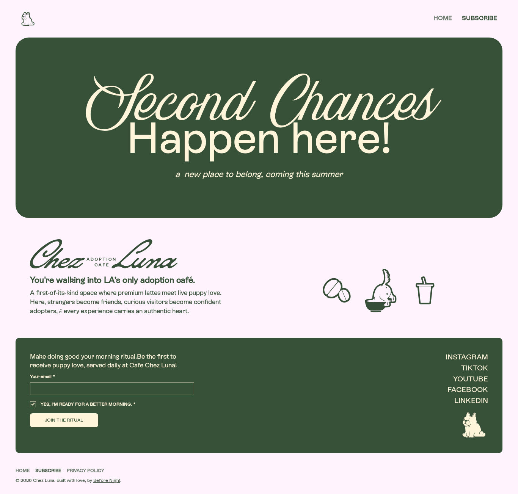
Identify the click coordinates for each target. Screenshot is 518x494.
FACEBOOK (467, 389)
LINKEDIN (471, 400)
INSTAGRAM (467, 357)
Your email (42, 376)
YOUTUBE (470, 379)
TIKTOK (474, 368)
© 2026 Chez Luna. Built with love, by (68, 480)
